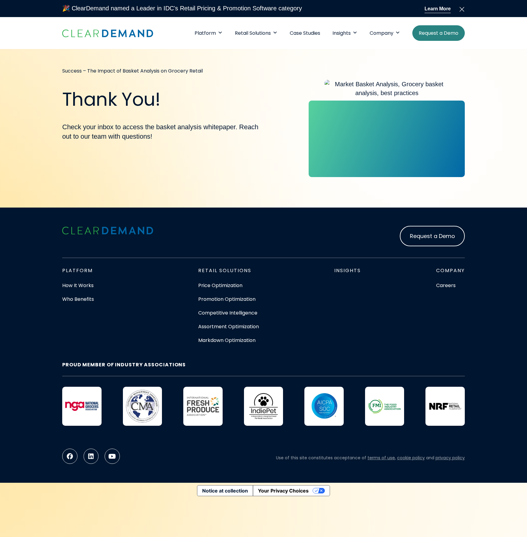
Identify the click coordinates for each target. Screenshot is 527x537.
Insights (341, 32)
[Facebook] (69, 456)
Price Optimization (220, 285)
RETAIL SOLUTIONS (224, 270)
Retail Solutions (253, 32)
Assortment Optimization (228, 326)
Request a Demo (438, 33)
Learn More (438, 8)
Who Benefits (78, 299)
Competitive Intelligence (227, 312)
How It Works (78, 285)
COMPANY (450, 270)
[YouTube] (112, 456)
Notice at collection (225, 491)
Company (381, 32)
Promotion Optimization (227, 299)
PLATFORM (77, 270)
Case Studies (305, 32)
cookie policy (411, 458)
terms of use (381, 458)
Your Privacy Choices (283, 491)
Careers (446, 285)
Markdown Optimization (227, 340)
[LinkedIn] (91, 456)
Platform (205, 32)
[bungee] (107, 230)
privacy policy (450, 458)
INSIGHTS (347, 270)
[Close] (462, 9)
